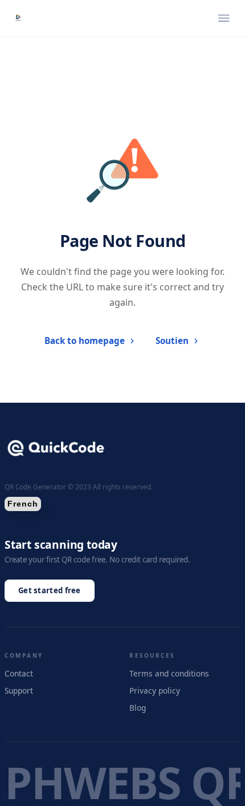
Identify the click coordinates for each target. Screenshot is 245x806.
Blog (137, 707)
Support (19, 690)
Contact (19, 673)
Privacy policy (154, 690)
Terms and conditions (169, 673)
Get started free (49, 590)
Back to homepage (84, 340)
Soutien (172, 340)
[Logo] (18, 18)
